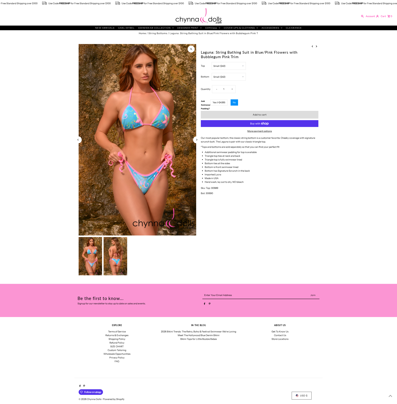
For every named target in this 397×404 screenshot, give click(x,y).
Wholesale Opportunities (116, 353)
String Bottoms (157, 33)
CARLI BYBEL (126, 27)
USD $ (304, 395)
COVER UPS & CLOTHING (239, 27)
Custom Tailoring (117, 350)
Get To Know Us (280, 331)
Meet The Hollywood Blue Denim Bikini (198, 335)
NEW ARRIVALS (104, 27)
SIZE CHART (117, 346)
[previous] (312, 46)
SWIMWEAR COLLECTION (154, 27)
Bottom (205, 76)
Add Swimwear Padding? (205, 105)
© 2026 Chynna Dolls (90, 399)
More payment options (259, 131)
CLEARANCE (294, 27)
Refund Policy (116, 342)
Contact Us (280, 335)
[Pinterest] (209, 304)
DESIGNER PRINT (187, 27)
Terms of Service (117, 331)
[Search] (362, 16)
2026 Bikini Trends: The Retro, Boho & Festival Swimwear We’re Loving (198, 331)
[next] (316, 46)
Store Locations (280, 338)
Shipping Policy (117, 338)
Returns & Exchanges (116, 335)
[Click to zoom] (191, 49)
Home (142, 33)
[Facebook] (204, 304)
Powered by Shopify (113, 399)
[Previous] (78, 139)
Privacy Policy (117, 357)
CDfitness (211, 27)
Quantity (205, 89)
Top (203, 65)
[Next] (196, 139)
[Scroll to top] (390, 395)
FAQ (117, 361)
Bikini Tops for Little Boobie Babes (198, 338)
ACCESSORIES (270, 27)
